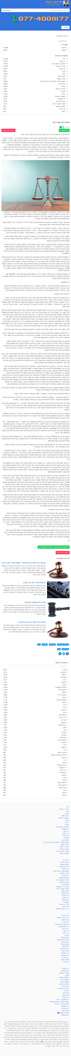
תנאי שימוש (65, 1015)
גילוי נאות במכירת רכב (63, 644)
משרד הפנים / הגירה (62, 851)
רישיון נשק (65, 946)
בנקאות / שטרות (63, 818)
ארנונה (67, 935)
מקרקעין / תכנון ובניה (62, 827)
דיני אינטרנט (65, 955)
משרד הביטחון (64, 849)
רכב (39, 644)
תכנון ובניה (65, 995)
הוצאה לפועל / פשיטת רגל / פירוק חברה (56, 842)
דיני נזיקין (66, 831)
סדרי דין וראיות (64, 809)
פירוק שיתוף (65, 942)
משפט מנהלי (65, 944)
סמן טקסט (67, 127)
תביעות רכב (65, 986)
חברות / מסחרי (64, 847)
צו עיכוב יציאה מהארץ (62, 924)
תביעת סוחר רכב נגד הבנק (34, 582)
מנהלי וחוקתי (65, 844)
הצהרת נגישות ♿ (63, 1013)
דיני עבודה (65, 833)
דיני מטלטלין (65, 953)
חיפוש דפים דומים (8, 130)
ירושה (67, 822)
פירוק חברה (65, 915)
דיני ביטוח (66, 922)
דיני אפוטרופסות (64, 926)
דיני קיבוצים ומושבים (62, 909)
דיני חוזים (66, 933)
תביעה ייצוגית (64, 862)
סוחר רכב (44, 644)
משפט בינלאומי (64, 878)
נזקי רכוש (66, 993)
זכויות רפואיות (64, 873)
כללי (59, 649)
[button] (67, 653)
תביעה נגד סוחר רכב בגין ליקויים (32, 622)
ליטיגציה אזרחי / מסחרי (61, 1004)
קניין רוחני (66, 836)
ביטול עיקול (65, 900)
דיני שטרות (65, 968)
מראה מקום (65, 891)
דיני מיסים (65, 898)
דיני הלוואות (65, 893)
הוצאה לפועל (65, 937)
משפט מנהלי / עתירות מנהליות (59, 1002)
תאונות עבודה (64, 982)
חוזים (67, 820)
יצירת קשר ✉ (64, 130)
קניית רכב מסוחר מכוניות (35, 602)
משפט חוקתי (65, 960)
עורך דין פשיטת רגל (62, 880)
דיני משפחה (65, 829)
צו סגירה (66, 962)
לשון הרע (66, 902)
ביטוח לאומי (65, 816)
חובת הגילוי (52, 644)
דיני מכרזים (65, 957)
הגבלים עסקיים (64, 882)
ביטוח (67, 813)
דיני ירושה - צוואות (63, 918)
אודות (67, 975)
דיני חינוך (66, 931)
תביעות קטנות (64, 864)
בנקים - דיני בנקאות (62, 887)
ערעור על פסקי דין (63, 988)
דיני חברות (65, 895)
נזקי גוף (66, 991)
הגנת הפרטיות (64, 949)
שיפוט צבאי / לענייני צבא (61, 871)
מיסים (67, 824)
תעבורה (66, 838)
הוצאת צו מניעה (64, 984)
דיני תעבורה (65, 1008)
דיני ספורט (65, 875)
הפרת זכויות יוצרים (63, 940)
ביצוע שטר (65, 884)
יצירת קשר (65, 906)
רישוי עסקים (65, 971)
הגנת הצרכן (65, 649)
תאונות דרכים (64, 980)
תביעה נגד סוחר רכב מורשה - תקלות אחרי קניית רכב (24, 563)
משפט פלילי (65, 1011)
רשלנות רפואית (64, 853)
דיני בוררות (65, 929)
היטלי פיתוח (65, 951)
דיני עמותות (65, 869)
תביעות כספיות (64, 867)
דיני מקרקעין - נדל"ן (62, 999)
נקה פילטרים (62, 41)
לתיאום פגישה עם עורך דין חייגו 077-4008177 (53, 547)
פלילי (67, 811)
